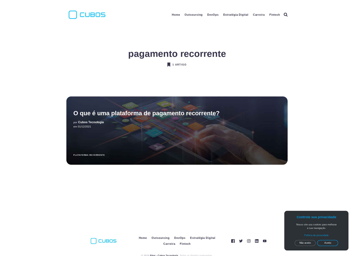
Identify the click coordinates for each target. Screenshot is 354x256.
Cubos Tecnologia (91, 122)
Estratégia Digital (235, 14)
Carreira (259, 14)
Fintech (274, 14)
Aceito (327, 242)
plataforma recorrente (89, 155)
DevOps (212, 14)
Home (176, 14)
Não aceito (305, 242)
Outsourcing (194, 14)
